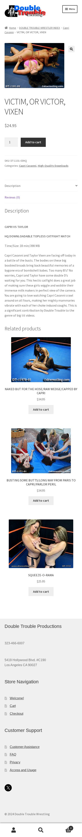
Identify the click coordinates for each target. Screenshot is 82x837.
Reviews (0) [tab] (12, 197)
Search (41, 830)
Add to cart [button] (41, 409)
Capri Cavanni (27, 165)
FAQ (13, 754)
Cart (13, 706)
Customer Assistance (25, 747)
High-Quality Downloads (53, 165)
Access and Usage (23, 770)
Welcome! (17, 698)
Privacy (15, 762)
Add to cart (33, 142)
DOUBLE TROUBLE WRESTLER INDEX (39, 28)
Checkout (16, 713)
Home (12, 28)
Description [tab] (12, 186)
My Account (13, 830)
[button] (71, 49)
